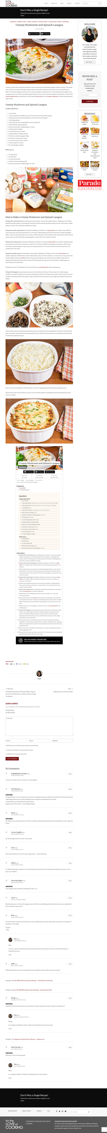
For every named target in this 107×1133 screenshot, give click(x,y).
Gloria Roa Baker (17, 880)
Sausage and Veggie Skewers (84, 136)
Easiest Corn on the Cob (95, 123)
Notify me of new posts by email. (17, 754)
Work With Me (12, 1111)
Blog (62, 3)
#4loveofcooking (55, 641)
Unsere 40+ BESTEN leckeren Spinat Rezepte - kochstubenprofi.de (32, 990)
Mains (59, 21)
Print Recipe (46, 33)
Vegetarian (65, 21)
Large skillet (22, 488)
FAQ (48, 1111)
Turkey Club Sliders (84, 123)
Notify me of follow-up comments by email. (20, 750)
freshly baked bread (11, 96)
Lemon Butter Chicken (95, 169)
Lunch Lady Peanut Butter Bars (84, 150)
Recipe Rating (10, 710)
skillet (23, 258)
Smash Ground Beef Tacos (95, 135)
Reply (70, 773)
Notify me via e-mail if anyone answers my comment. (22, 745)
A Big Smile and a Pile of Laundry (63, 690)
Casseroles (13, 21)
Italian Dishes (52, 21)
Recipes (69, 3)
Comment (9, 718)
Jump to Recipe (35, 33)
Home (46, 3)
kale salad (39, 96)
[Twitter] (59, 1111)
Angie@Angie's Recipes (19, 773)
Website (55, 741)
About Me (54, 3)
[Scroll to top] (103, 1126)
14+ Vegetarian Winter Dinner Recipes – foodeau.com (28, 1039)
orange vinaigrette (52, 96)
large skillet (50, 230)
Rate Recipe (50, 472)
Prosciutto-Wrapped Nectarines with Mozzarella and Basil (94, 153)
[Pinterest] (65, 1111)
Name (8, 741)
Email (31, 741)
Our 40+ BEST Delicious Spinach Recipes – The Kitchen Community (32, 980)
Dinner (19, 21)
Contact (77, 3)
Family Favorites (32, 21)
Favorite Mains (42, 21)
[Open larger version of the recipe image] (39, 458)
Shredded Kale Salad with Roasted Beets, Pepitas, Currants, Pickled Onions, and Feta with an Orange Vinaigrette (21, 692)
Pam (15, 939)
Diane (13, 813)
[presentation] (84, 118)
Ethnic (24, 21)
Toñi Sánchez (15, 789)
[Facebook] (56, 1111)
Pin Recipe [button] (40, 472)
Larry (13, 848)
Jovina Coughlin (16, 832)
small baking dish (43, 267)
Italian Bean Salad (84, 169)
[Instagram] (62, 1111)
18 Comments (40, 28)
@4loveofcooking (30, 641)
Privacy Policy (26, 1111)
